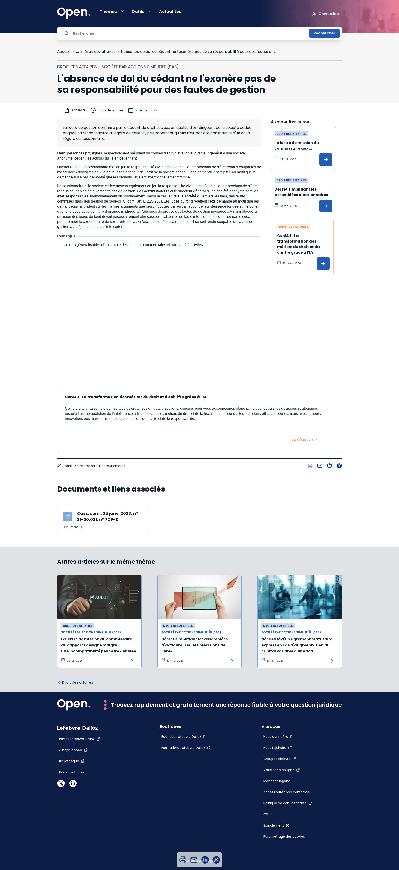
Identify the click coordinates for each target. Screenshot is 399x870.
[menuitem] (182, 859)
